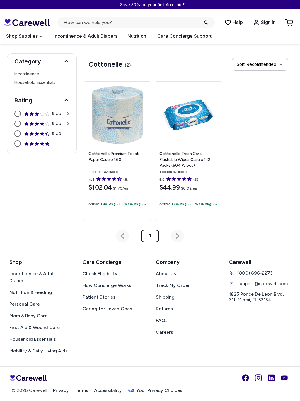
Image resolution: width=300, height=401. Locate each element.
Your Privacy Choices (159, 390)
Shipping (165, 297)
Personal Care (24, 304)
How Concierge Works (107, 285)
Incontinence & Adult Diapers (85, 36)
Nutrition (136, 36)
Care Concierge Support (184, 36)
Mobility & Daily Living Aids (38, 351)
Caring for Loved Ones (107, 308)
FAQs (162, 320)
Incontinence (26, 74)
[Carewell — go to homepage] (27, 22)
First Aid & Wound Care (34, 327)
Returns (164, 308)
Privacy (61, 390)
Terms (81, 390)
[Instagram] (258, 377)
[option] (41, 114)
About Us (166, 273)
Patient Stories (99, 297)
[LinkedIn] (271, 377)
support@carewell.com (262, 283)
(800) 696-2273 (255, 273)
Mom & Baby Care (28, 316)
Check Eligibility (100, 273)
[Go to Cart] (290, 22)
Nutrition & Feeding (30, 292)
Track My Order (173, 285)
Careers (164, 332)
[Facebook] (245, 377)
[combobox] (260, 64)
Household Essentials (34, 82)
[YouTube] (284, 377)
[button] (41, 61)
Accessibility (108, 390)
